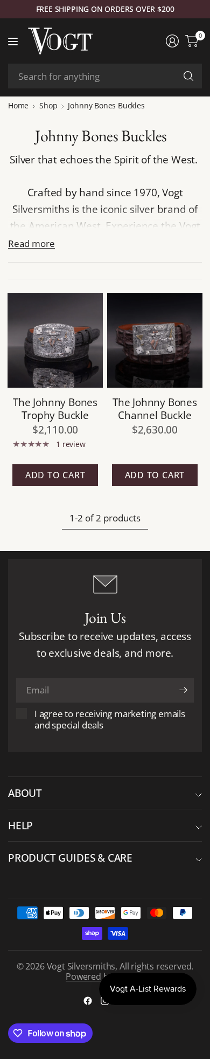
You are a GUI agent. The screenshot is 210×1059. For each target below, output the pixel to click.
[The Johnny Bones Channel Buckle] (154, 340)
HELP (20, 825)
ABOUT (25, 793)
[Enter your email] (183, 690)
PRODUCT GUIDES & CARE (70, 857)
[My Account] (172, 41)
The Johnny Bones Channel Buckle (155, 408)
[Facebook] (87, 1000)
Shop (48, 105)
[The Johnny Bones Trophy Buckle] (55, 340)
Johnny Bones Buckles (106, 105)
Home (18, 105)
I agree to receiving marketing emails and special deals (109, 719)
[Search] (188, 76)
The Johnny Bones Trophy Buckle (55, 408)
